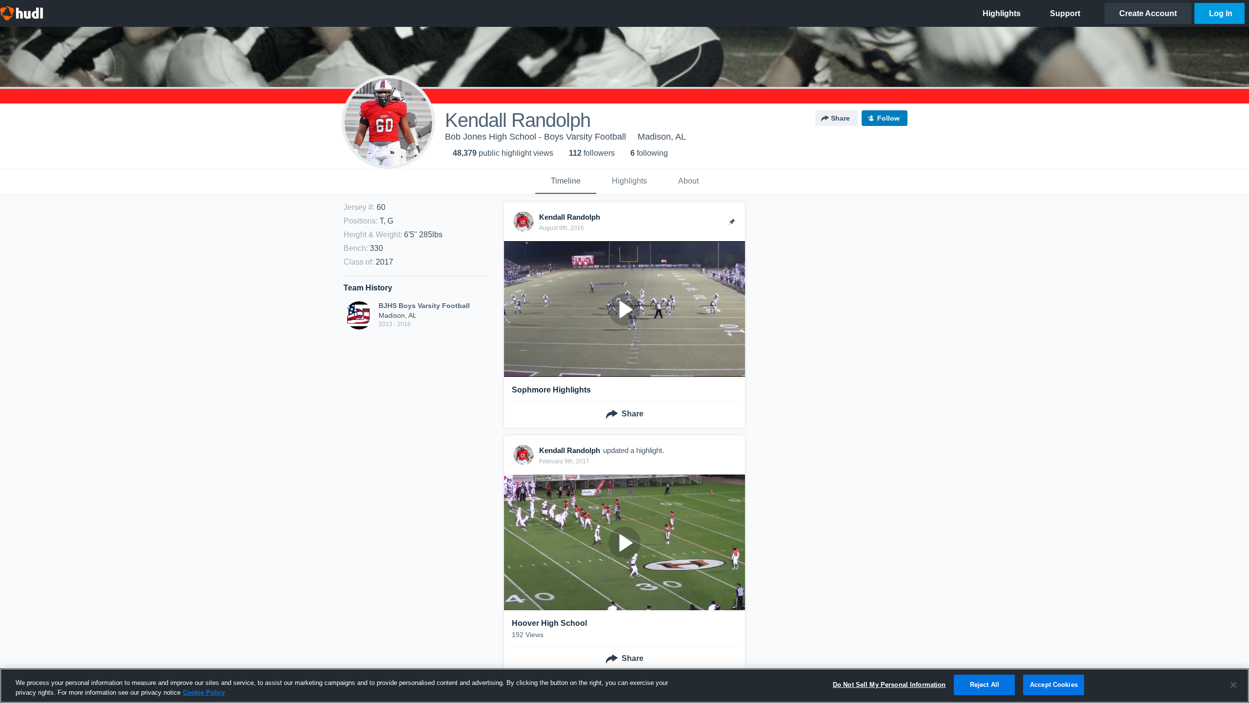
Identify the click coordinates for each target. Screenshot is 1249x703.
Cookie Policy (204, 692)
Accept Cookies (1054, 684)
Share (840, 118)
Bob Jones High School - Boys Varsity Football (535, 137)
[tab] (565, 181)
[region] (624, 685)
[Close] (1233, 685)
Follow (888, 118)
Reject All (984, 684)
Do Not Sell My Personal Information (889, 684)
